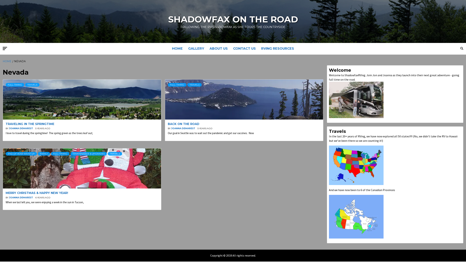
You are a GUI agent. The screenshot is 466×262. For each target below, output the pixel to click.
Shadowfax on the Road (233, 19)
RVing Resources (277, 49)
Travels (32, 84)
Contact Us (244, 49)
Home (177, 49)
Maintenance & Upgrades (89, 153)
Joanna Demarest (21, 128)
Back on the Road (183, 124)
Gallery (196, 49)
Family (44, 153)
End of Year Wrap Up (21, 153)
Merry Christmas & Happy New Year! (37, 193)
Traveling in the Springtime (30, 124)
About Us (219, 49)
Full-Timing (15, 84)
